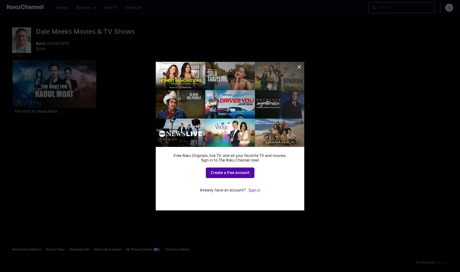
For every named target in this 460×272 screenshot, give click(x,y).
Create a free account (230, 173)
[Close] (299, 67)
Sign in (254, 190)
